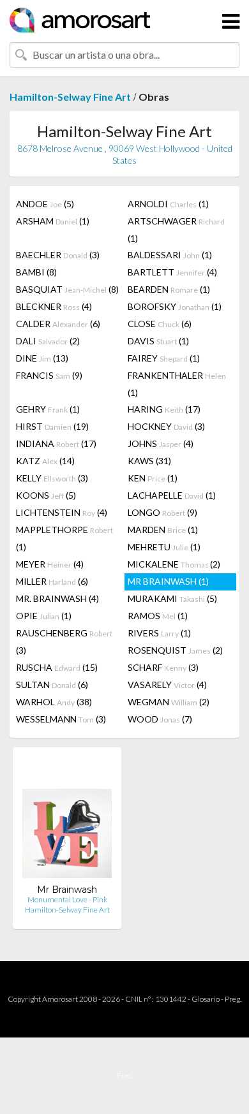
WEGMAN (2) (168, 701)
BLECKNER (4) (54, 306)
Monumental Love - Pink (67, 899)
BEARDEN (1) (169, 289)
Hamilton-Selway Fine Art (70, 97)
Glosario (206, 999)
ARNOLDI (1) (168, 203)
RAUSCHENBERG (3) (64, 641)
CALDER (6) (58, 323)
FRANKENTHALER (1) (177, 384)
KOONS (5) (46, 495)
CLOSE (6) (160, 323)
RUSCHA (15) (57, 667)
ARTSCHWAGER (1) (176, 230)
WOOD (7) (160, 719)
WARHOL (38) (54, 701)
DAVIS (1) (158, 340)
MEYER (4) (50, 564)
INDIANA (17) (56, 443)
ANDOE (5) (45, 203)
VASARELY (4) (167, 684)
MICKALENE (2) (174, 564)
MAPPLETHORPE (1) (64, 538)
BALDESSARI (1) (170, 254)
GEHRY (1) (48, 409)
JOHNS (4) (160, 443)
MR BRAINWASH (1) (168, 581)
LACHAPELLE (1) (172, 495)
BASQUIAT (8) (67, 289)
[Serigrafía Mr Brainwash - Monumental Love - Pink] (67, 820)
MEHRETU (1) (164, 546)
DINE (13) (42, 358)
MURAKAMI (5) (172, 598)
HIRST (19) (52, 426)
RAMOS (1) (158, 615)
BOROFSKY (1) (175, 306)
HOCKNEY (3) (166, 426)
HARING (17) (164, 409)
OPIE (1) (44, 615)
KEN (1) (152, 478)
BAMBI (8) (36, 272)
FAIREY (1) (164, 358)
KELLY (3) (52, 478)
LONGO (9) (162, 512)
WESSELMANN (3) (61, 719)
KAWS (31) (149, 460)
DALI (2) (48, 340)
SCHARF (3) (163, 667)
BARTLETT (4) (172, 272)
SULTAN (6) (52, 684)
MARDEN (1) (163, 529)
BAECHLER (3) (58, 254)
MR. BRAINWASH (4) (57, 598)
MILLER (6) (52, 581)
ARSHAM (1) (52, 221)
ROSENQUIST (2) (175, 650)
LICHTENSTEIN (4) (61, 512)
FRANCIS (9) (49, 375)
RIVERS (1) (159, 632)
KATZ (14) (45, 460)
